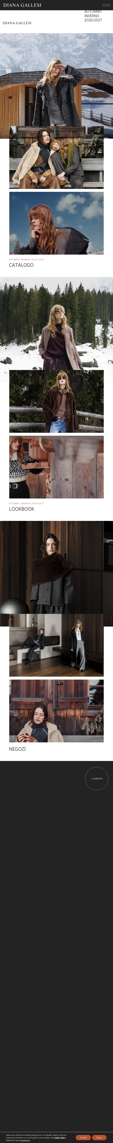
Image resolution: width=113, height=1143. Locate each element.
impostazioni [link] (25, 1140)
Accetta (83, 1137)
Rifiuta (99, 1137)
